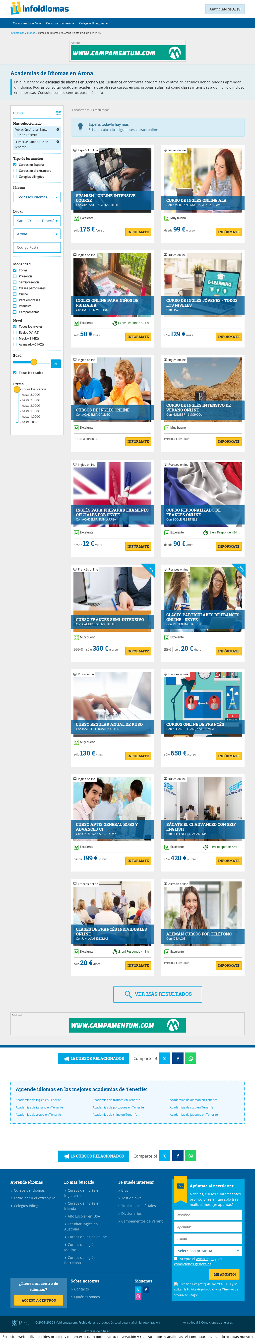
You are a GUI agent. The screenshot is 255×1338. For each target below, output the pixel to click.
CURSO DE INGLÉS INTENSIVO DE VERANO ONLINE (198, 407)
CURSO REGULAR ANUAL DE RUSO (109, 724)
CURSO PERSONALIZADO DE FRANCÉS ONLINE (193, 512)
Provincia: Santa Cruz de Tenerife (31, 144)
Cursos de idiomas (29, 1190)
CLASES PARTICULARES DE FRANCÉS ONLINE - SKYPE (202, 617)
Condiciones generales (217, 1322)
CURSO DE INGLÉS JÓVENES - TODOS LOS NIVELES (202, 303)
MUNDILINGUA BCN (187, 624)
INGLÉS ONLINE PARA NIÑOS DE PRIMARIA (107, 303)
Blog (124, 1190)
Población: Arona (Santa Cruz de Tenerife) (31, 132)
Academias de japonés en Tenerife (194, 1114)
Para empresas (29, 300)
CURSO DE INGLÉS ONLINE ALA (196, 200)
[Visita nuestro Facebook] (146, 1289)
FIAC (176, 310)
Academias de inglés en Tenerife (38, 1100)
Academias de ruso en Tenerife (191, 1107)
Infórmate (138, 232)
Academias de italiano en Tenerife (39, 1107)
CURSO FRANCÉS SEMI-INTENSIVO (110, 619)
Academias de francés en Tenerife (116, 1100)
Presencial (26, 276)
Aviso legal (190, 1322)
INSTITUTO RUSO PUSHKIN (101, 729)
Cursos (31, 33)
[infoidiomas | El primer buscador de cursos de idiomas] (39, 9)
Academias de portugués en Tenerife (118, 1107)
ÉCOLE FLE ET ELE (185, 519)
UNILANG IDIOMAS (95, 938)
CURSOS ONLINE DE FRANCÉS (195, 724)
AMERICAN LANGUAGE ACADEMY (196, 205)
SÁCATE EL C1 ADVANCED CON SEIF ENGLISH (201, 827)
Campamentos (29, 312)
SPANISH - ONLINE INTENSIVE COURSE (105, 198)
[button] (27, 23)
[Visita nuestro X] (138, 1289)
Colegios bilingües (31, 176)
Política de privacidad (201, 1289)
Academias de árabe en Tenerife (38, 1114)
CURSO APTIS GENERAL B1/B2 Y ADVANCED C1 (107, 827)
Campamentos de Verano (141, 1221)
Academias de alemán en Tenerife (193, 1100)
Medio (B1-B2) (29, 338)
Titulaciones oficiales (138, 1205)
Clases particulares (32, 288)
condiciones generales (192, 1264)
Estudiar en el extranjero (34, 1198)
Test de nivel (131, 1198)
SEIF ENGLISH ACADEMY (190, 834)
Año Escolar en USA (83, 1216)
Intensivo (25, 306)
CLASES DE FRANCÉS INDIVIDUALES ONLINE (111, 931)
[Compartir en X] (164, 1058)
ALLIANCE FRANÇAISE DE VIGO (194, 729)
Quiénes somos (86, 1296)
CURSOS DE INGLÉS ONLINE (102, 410)
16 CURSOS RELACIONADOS (97, 1058)
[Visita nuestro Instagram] (138, 1296)
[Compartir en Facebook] (178, 1058)
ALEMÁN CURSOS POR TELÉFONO (199, 934)
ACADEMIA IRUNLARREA (99, 519)
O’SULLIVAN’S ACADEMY (99, 834)
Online (23, 294)
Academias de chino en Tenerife (115, 1114)
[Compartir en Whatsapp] (190, 1058)
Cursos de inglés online (87, 1236)
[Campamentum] (129, 59)
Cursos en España (31, 165)
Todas (23, 270)
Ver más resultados (162, 993)
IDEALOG (179, 938)
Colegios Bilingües (28, 1205)
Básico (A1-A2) (29, 332)
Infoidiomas (17, 33)
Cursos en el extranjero (35, 171)
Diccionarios (131, 1213)
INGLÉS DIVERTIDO (95, 310)
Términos (228, 1289)
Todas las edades (31, 373)
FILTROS (18, 113)
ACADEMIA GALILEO (96, 414)
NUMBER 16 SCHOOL (187, 414)
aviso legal (205, 1258)
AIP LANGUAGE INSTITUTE (100, 205)
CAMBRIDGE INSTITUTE (98, 624)
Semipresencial (29, 282)
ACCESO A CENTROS (39, 1300)
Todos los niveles (31, 326)
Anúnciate (225, 9)
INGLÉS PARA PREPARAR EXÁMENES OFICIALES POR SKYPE (112, 512)
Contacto (81, 1289)
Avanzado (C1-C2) (31, 344)
